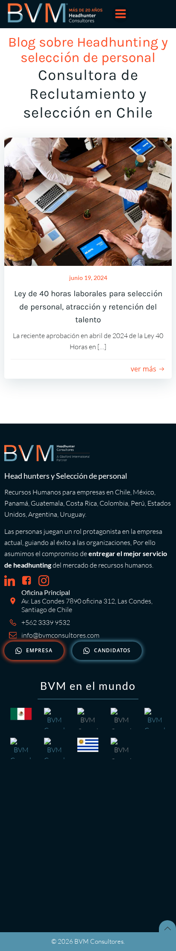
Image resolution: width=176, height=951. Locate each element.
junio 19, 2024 (88, 277)
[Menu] (120, 14)
